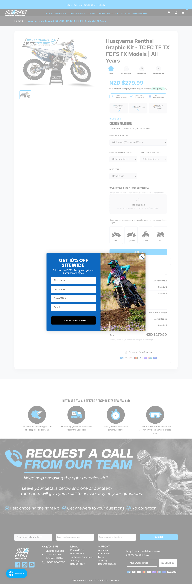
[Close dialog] (141, 256)
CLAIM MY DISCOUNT (74, 320)
